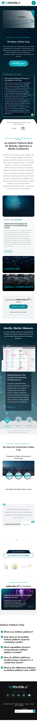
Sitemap (27, 704)
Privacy (32, 704)
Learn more (8, 251)
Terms (16, 705)
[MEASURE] (29, 420)
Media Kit (21, 705)
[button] (19, 63)
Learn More (11, 406)
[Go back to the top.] (34, 719)
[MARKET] (18, 420)
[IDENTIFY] (7, 420)
